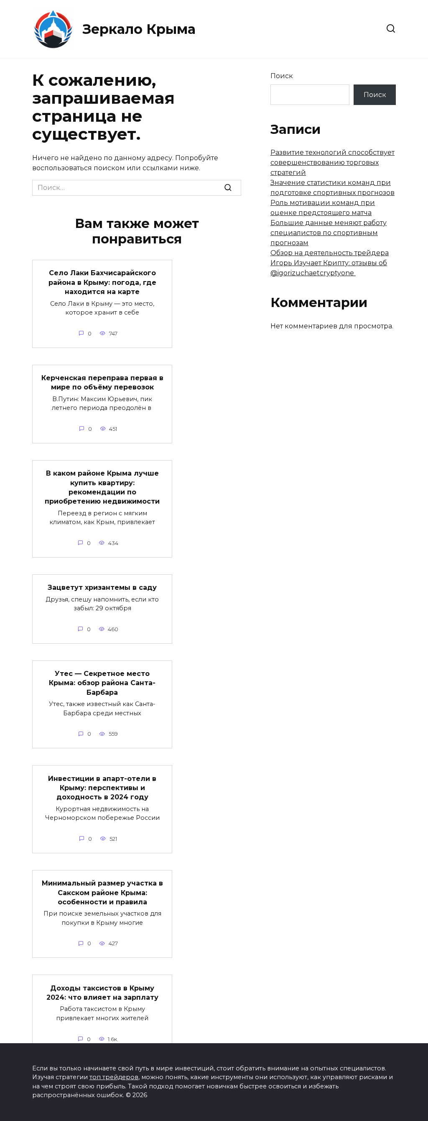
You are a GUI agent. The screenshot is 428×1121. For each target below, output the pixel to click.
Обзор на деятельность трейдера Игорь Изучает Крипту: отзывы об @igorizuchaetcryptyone (329, 263)
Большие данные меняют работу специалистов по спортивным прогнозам (328, 233)
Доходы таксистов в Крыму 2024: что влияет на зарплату (102, 992)
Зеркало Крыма (139, 29)
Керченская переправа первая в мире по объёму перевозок (102, 382)
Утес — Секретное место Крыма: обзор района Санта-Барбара (102, 683)
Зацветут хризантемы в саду (102, 587)
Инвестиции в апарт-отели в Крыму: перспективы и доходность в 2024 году (102, 787)
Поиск (281, 76)
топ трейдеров (113, 1077)
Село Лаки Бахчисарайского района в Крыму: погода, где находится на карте (102, 282)
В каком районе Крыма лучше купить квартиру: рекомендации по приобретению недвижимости (102, 487)
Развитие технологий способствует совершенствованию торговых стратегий (332, 162)
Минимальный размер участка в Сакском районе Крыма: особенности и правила (102, 892)
